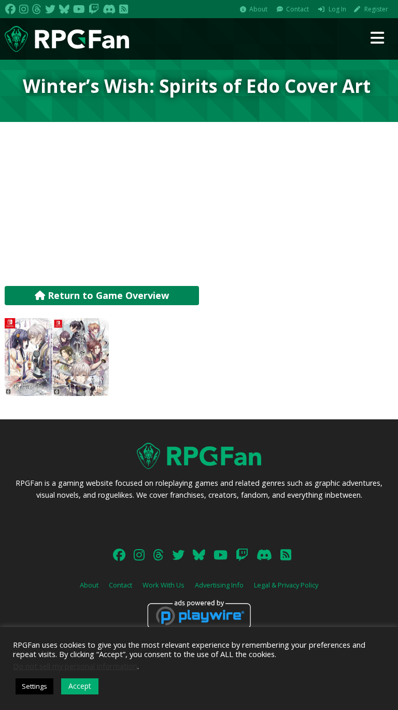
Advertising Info (219, 585)
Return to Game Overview (107, 295)
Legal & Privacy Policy (286, 585)
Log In (337, 9)
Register (376, 9)
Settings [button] (34, 686)
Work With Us (163, 585)
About (258, 9)
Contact (297, 9)
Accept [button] (79, 686)
